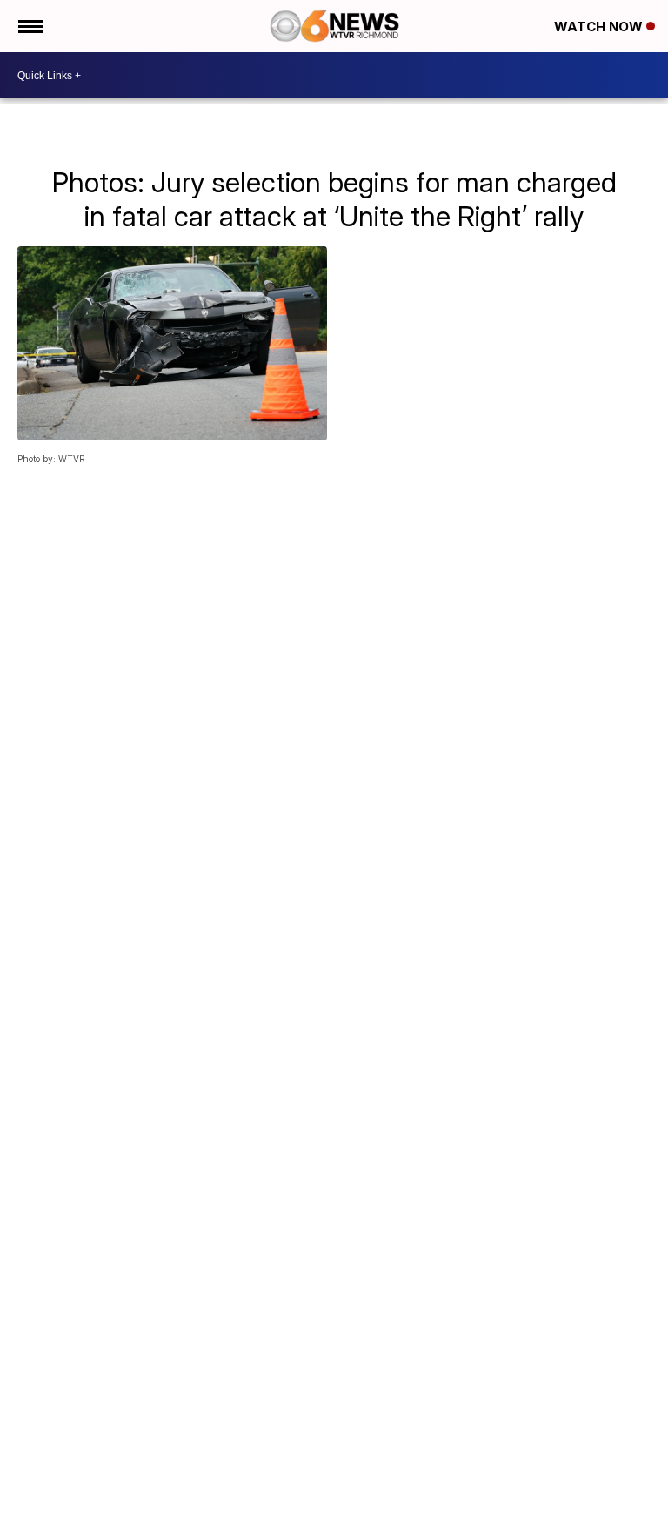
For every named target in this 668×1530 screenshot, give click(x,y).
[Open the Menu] (29, 26)
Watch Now (600, 26)
